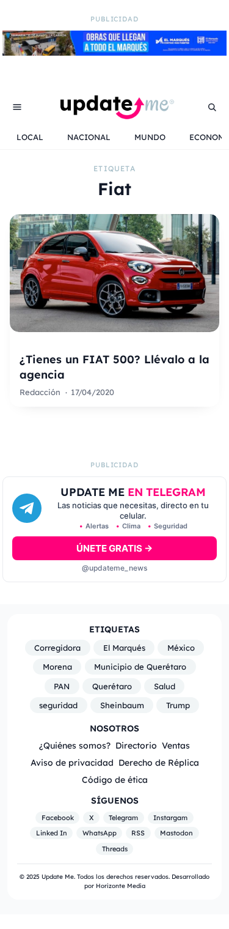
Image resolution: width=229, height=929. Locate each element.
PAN (62, 686)
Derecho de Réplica (158, 762)
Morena (57, 667)
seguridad (58, 705)
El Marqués (124, 648)
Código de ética (115, 779)
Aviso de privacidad (72, 762)
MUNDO (149, 137)
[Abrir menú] (17, 107)
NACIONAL (89, 137)
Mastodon (176, 833)
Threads (115, 849)
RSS (138, 833)
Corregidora (57, 648)
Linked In (51, 833)
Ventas (176, 745)
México (181, 648)
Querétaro (112, 686)
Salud (164, 686)
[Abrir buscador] (212, 107)
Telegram (123, 817)
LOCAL (29, 137)
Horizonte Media (120, 886)
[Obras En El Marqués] (114, 52)
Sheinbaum (122, 705)
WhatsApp (99, 833)
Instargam (170, 817)
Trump (178, 705)
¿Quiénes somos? (75, 745)
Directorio (136, 745)
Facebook (58, 817)
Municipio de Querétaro (140, 667)
